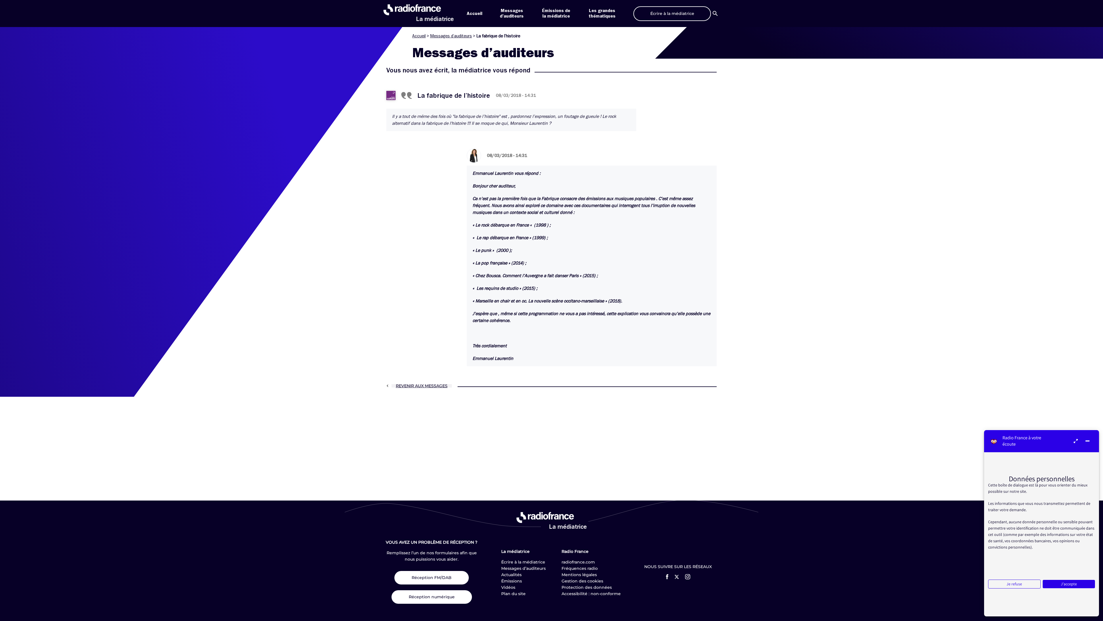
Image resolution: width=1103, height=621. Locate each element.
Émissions (511, 581)
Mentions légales (579, 574)
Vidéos (508, 587)
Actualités (511, 574)
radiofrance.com (578, 562)
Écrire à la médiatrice (523, 562)
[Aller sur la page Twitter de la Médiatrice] (676, 577)
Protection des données (587, 587)
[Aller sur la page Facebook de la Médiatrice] (667, 576)
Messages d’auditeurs (451, 36)
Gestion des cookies (582, 581)
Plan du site (513, 593)
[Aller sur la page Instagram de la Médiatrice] (687, 576)
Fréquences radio (580, 568)
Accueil (474, 13)
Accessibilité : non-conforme (591, 593)
